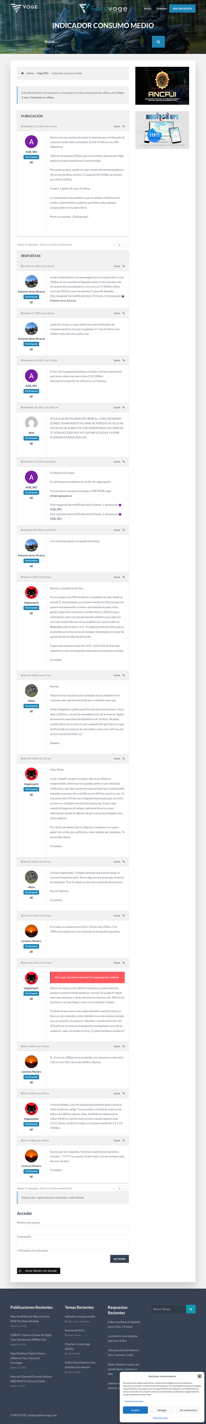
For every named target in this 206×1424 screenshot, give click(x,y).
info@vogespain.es (61, 495)
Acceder (119, 1258)
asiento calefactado (119, 1383)
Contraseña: (24, 1236)
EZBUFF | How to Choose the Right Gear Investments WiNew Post (31, 1337)
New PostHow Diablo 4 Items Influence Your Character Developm (27, 1358)
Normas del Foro (74, 1330)
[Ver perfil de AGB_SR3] (31, 147)
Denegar (162, 1410)
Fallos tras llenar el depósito (124, 1322)
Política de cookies (160, 1418)
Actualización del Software (123, 1350)
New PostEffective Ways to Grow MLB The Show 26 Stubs (30, 1319)
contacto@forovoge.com (42, 1415)
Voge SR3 (42, 73)
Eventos (162, 8)
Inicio (147, 8)
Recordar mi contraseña (33, 1250)
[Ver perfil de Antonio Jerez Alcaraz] (31, 287)
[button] (199, 1376)
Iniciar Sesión (182, 8)
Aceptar (135, 1410)
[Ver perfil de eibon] (31, 696)
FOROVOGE (18, 1415)
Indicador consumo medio (80, 1316)
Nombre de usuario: (28, 1222)
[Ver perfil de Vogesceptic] (31, 598)
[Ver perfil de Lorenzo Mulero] (31, 936)
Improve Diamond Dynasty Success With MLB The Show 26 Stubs (31, 1379)
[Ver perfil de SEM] (31, 428)
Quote (117, 126)
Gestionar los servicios (134, 1401)
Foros (30, 73)
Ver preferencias (188, 1410)
